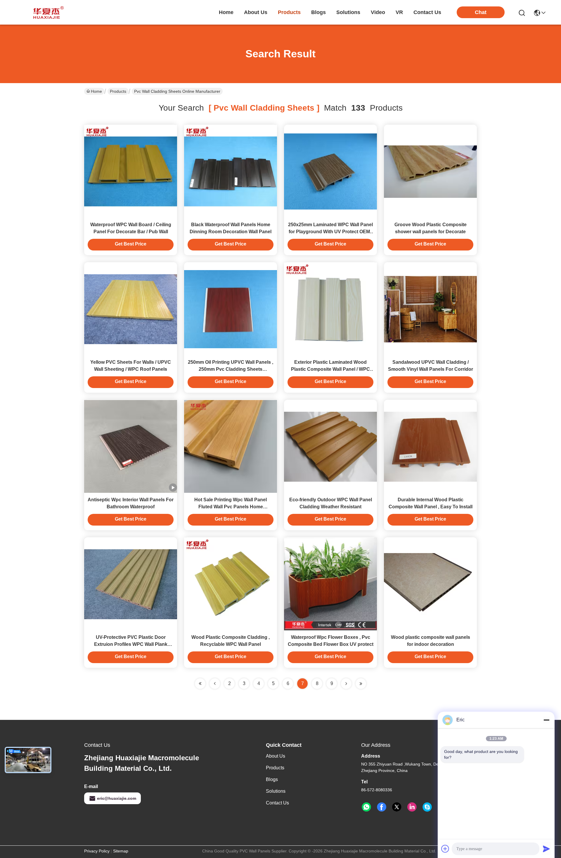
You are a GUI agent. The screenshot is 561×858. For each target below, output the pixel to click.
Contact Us (277, 802)
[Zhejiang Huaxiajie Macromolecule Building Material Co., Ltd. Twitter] (397, 807)
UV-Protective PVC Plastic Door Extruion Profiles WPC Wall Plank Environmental (130, 644)
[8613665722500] (366, 807)
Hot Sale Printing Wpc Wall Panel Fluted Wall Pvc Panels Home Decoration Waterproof (230, 506)
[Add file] (445, 848)
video (378, 12)
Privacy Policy (97, 851)
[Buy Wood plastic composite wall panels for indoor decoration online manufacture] (430, 583)
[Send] (546, 848)
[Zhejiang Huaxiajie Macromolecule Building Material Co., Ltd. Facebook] (381, 807)
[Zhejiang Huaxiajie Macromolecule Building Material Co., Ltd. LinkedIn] (412, 807)
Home (226, 12)
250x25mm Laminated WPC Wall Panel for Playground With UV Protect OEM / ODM (330, 231)
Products (118, 91)
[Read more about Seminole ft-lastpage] (361, 683)
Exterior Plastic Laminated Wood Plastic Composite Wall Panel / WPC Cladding (330, 369)
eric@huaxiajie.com (116, 798)
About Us (275, 756)
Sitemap (120, 851)
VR (399, 12)
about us (255, 12)
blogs (318, 12)
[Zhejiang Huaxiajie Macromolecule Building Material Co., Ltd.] (47, 12)
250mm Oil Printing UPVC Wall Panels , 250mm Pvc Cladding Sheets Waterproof (230, 369)
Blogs (272, 779)
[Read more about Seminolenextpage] (346, 683)
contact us (427, 12)
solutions (348, 12)
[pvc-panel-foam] (427, 807)
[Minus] (546, 719)
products (289, 12)
